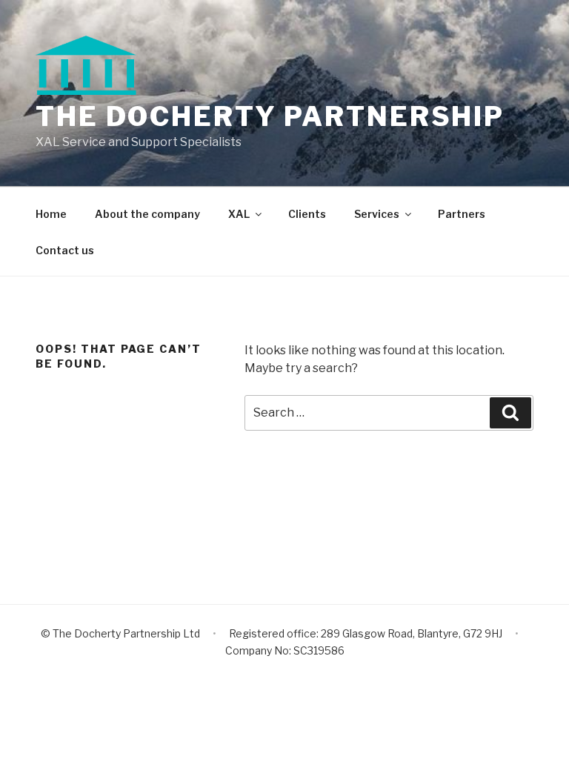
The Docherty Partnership (270, 116)
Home (51, 214)
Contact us (65, 250)
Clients (307, 214)
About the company (147, 214)
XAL (239, 214)
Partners (461, 214)
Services (376, 214)
